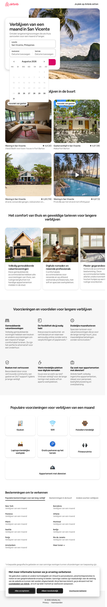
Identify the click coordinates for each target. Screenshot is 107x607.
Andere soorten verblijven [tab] (87, 498)
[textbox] (21, 54)
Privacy (46, 602)
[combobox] (33, 45)
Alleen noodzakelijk (49, 591)
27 (29, 93)
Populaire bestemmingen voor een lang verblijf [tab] (25, 498)
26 (24, 93)
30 (44, 93)
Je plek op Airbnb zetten (86, 4)
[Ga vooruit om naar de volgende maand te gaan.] (44, 61)
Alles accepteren (22, 591)
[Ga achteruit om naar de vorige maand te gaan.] (14, 61)
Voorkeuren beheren (78, 591)
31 (14, 99)
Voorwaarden (57, 602)
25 (19, 93)
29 (39, 93)
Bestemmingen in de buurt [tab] (60, 498)
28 (34, 93)
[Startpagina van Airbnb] (12, 4)
